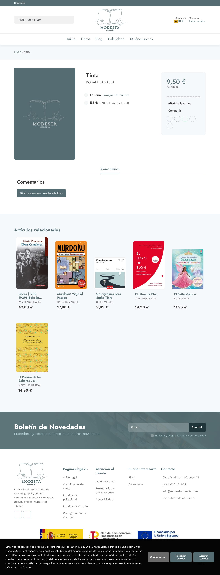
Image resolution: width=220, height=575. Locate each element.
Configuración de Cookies (74, 515)
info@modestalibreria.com (180, 491)
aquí (28, 567)
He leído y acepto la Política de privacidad (180, 435)
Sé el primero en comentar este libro (41, 193)
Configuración (158, 557)
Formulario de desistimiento (105, 490)
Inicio (17, 52)
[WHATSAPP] (27, 514)
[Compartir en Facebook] (170, 119)
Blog (131, 477)
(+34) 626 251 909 (174, 484)
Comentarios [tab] (110, 168)
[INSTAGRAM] (18, 514)
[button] (180, 19)
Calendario (135, 484)
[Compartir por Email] (192, 119)
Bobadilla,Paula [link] (100, 82)
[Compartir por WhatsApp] (185, 119)
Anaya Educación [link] (116, 95)
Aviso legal (70, 477)
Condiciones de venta (73, 486)
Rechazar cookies (181, 557)
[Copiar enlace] (170, 126)
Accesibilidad (104, 499)
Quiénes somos (106, 481)
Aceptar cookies (204, 557)
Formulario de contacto (178, 498)
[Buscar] (68, 20)
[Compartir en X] (177, 119)
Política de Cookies (76, 506)
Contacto (19, 3)
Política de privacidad (70, 497)
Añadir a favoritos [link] (179, 103)
